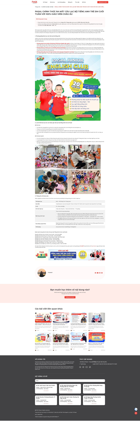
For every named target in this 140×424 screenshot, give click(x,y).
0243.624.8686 (91, 400)
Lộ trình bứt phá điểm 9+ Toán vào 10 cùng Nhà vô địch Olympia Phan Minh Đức (78, 324)
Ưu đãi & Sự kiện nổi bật (47, 6)
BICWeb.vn (55, 416)
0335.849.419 (67, 388)
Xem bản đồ (46, 390)
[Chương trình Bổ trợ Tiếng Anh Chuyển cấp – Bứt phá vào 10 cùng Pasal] (79, 337)
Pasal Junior (93, 246)
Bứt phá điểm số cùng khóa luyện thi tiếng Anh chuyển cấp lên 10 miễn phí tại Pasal (42, 344)
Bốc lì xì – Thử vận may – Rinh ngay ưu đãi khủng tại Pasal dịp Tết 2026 (96, 344)
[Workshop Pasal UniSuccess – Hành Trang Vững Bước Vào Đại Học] (61, 317)
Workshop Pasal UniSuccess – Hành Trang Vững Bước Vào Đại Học (60, 324)
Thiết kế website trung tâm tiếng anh (43, 416)
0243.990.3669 (91, 388)
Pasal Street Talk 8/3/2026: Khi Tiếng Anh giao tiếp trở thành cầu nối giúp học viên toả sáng (61, 344)
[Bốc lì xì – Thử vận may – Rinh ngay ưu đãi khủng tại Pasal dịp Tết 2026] (96, 337)
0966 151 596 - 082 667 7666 (46, 387)
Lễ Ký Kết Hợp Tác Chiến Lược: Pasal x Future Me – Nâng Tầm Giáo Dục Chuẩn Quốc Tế (96, 324)
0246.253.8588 (67, 400)
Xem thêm (46, 388)
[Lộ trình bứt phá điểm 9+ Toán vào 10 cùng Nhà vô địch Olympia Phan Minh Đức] (79, 317)
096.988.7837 (43, 400)
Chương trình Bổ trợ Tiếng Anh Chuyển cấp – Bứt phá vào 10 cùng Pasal (78, 344)
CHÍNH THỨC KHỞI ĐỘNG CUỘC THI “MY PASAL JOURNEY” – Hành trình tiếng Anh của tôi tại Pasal (43, 324)
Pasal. (40, 410)
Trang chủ (37, 6)
